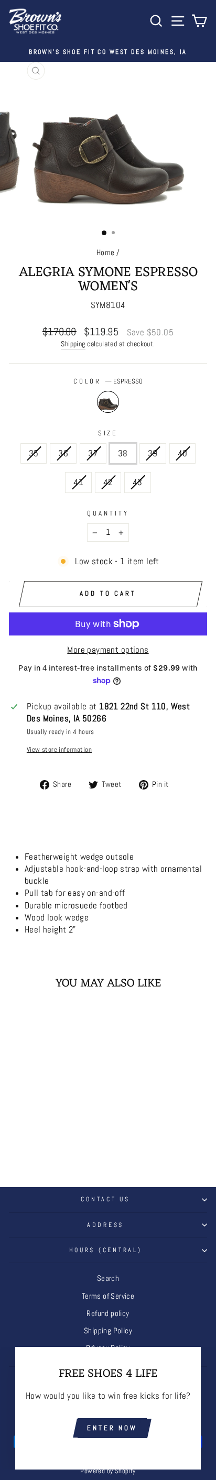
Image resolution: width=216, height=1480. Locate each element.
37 (93, 453)
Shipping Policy (108, 1330)
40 (183, 453)
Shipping (73, 343)
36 (63, 453)
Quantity (108, 513)
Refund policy (108, 1313)
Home (105, 252)
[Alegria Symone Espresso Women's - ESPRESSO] (46, 1143)
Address (105, 1225)
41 (78, 482)
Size (108, 433)
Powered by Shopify (107, 1471)
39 (153, 453)
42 (108, 482)
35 (34, 453)
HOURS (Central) (105, 1250)
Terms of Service (108, 1296)
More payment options (107, 649)
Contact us (105, 1199)
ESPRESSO (108, 401)
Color (108, 381)
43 (138, 482)
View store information (59, 749)
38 (123, 453)
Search (108, 1278)
